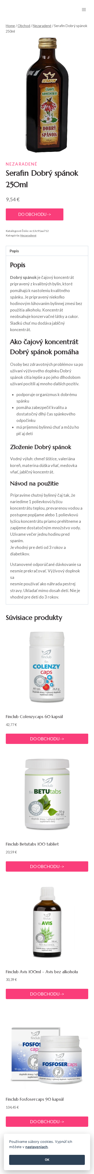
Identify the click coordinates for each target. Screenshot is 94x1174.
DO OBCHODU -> (34, 214)
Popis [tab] (14, 251)
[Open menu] (83, 9)
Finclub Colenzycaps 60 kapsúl (34, 716)
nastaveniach (36, 1147)
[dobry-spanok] (47, 95)
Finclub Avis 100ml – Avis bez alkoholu (42, 971)
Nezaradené (21, 164)
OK (47, 1160)
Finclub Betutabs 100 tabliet (32, 844)
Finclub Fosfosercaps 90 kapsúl (35, 1099)
